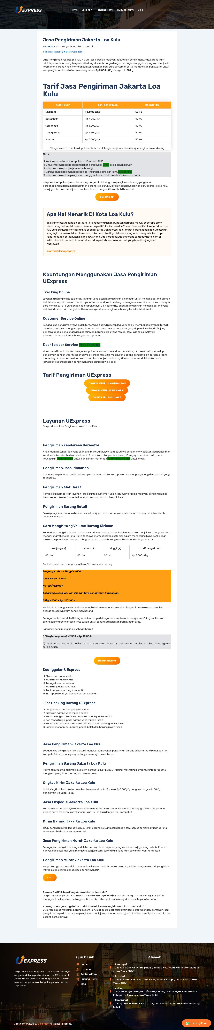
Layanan (87, 10)
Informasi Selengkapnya (61, 251)
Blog (140, 10)
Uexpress (43, 1023)
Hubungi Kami (125, 10)
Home (74, 10)
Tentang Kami (104, 10)
